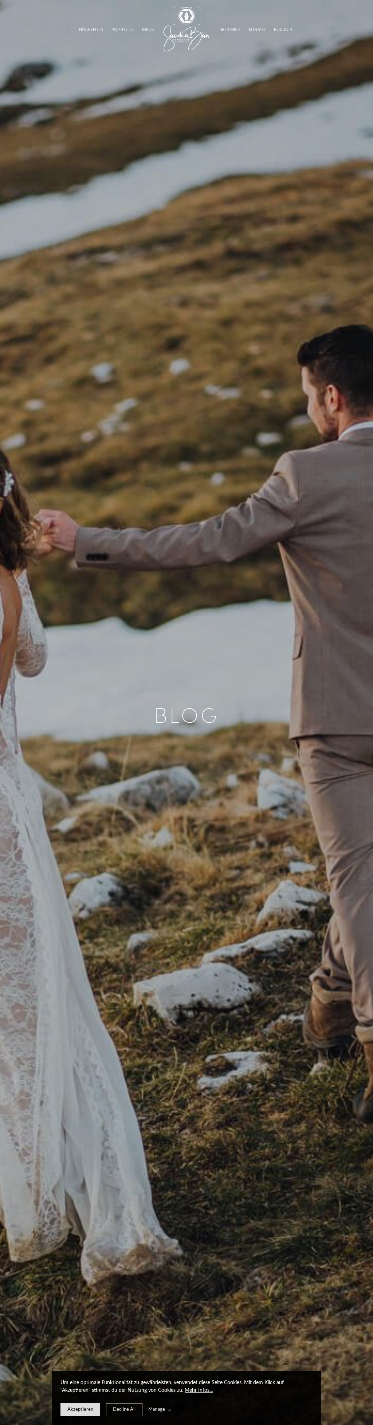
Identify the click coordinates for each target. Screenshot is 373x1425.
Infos (148, 29)
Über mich (229, 29)
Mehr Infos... (199, 1390)
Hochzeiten (91, 29)
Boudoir (283, 29)
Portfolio (122, 29)
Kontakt (257, 29)
